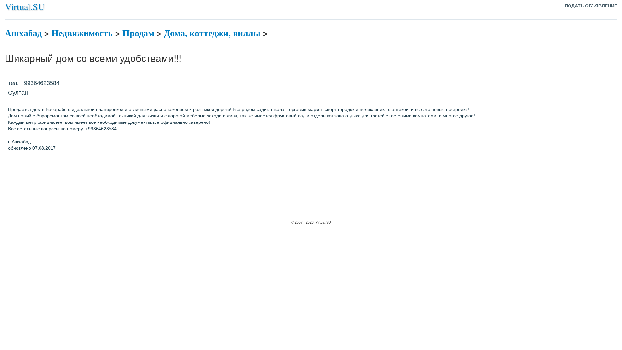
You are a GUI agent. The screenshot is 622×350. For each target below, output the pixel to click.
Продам (138, 33)
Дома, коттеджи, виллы (212, 33)
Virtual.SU (24, 6)
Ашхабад (23, 33)
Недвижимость (82, 33)
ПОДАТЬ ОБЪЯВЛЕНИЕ (591, 5)
